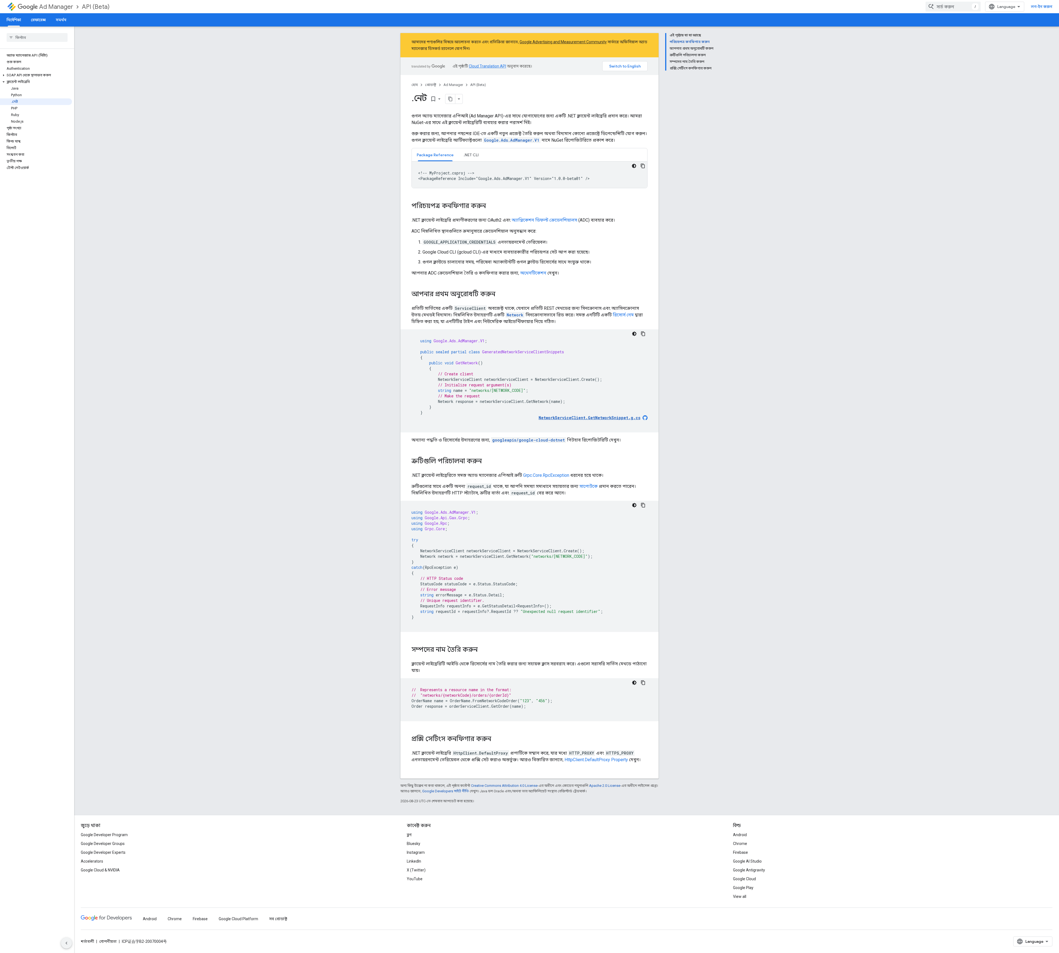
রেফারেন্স (38, 19)
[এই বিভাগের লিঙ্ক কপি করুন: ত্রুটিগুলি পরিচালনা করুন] (487, 461)
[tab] (435, 154)
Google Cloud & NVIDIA (100, 870)
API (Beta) (95, 6)
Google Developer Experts (103, 852)
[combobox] (953, 7)
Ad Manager (56, 6)
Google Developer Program (104, 835)
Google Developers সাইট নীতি (445, 791)
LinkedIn (414, 861)
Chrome (740, 843)
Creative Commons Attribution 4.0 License (504, 786)
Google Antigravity (749, 870)
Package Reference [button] (435, 154)
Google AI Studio (747, 861)
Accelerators (92, 861)
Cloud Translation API (487, 66)
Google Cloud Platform (238, 919)
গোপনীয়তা (108, 941)
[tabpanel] (529, 174)
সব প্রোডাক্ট (278, 919)
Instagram (416, 852)
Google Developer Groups (103, 843)
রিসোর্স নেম (623, 314)
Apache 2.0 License (604, 786)
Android (740, 835)
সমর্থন (61, 19)
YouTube (414, 879)
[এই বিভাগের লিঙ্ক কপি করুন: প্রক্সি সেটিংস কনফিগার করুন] (496, 739)
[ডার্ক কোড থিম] (634, 165)
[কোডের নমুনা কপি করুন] (642, 165)
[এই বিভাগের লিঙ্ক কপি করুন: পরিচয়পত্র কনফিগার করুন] (491, 206)
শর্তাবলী (87, 941)
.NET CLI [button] (471, 154)
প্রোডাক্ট (430, 85)
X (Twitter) (416, 870)
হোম (414, 85)
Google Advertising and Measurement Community (563, 42)
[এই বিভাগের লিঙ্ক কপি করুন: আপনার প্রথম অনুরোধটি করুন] (500, 294)
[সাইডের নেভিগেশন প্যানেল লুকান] (66, 943)
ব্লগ (409, 835)
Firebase (740, 852)
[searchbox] (37, 37)
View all (739, 896)
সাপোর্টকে (588, 486)
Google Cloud (744, 879)
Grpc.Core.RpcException (546, 475)
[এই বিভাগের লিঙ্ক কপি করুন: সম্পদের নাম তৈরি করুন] (483, 650)
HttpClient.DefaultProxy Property (596, 759)
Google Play (743, 887)
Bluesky (413, 843)
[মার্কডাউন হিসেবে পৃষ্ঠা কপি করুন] (450, 99)
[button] (36, 75)
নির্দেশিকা (14, 19)
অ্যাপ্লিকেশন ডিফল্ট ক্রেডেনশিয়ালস (544, 220)
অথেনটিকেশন (533, 273)
